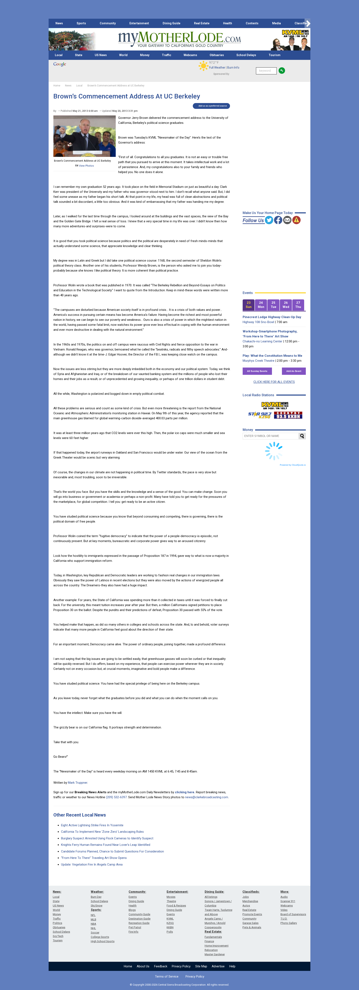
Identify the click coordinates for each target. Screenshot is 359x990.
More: (284, 892)
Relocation (211, 950)
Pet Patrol (135, 927)
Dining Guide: (214, 892)
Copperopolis (213, 927)
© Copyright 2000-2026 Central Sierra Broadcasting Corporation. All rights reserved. (179, 984)
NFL (93, 915)
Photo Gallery (288, 923)
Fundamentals (213, 936)
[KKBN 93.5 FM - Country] (288, 414)
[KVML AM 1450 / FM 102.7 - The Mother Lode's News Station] (275, 404)
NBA (93, 923)
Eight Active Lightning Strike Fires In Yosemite (92, 825)
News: (57, 892)
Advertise (218, 966)
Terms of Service (166, 976)
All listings (211, 896)
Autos (246, 905)
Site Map (201, 966)
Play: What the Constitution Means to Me (272, 356)
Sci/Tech (58, 936)
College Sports (100, 936)
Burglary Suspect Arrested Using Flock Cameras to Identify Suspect (107, 838)
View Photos (86, 165)
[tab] (249, 305)
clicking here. (185, 792)
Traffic (166, 55)
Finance (209, 941)
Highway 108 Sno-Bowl (258, 322)
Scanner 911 (287, 901)
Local (59, 55)
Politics (57, 923)
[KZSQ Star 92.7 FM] (258, 414)
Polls (170, 931)
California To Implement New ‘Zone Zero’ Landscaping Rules (102, 832)
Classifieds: (250, 892)
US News (101, 55)
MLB (93, 919)
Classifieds (302, 23)
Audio (284, 896)
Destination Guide (139, 918)
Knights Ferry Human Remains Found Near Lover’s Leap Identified (105, 845)
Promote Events (252, 914)
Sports (81, 23)
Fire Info (133, 931)
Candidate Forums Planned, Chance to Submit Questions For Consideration (112, 851)
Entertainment (139, 23)
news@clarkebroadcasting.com (206, 797)
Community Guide (139, 914)
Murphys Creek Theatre (258, 361)
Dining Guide (171, 23)
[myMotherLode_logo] (179, 39)
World (123, 55)
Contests (252, 23)
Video (284, 909)
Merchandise (250, 901)
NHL (93, 928)
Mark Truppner (77, 783)
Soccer (95, 932)
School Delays (246, 55)
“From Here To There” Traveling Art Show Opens (94, 858)
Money (144, 55)
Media (276, 23)
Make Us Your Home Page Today (268, 213)
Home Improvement (217, 945)
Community (108, 23)
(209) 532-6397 (116, 797)
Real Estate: (213, 931)
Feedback (160, 966)
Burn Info (233, 67)
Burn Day (96, 896)
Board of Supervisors (293, 914)
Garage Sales (250, 923)
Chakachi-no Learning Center (262, 341)
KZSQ (170, 923)
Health (227, 23)
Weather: (97, 892)
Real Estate (201, 23)
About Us (143, 966)
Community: (137, 892)
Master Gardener (215, 954)
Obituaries (217, 55)
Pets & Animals (251, 927)
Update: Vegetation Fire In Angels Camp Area (92, 864)
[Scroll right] (307, 23)
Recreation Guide (139, 923)
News (59, 23)
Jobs (245, 896)
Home (128, 966)
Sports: (96, 910)
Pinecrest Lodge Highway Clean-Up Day (272, 317)
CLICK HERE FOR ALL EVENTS (274, 382)
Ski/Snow (96, 905)
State (78, 55)
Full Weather (217, 67)
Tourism (274, 55)
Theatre (171, 901)
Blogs (132, 909)
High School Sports (102, 941)
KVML (170, 918)
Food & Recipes (176, 905)
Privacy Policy (181, 966)
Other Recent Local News (79, 815)
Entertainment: (177, 892)
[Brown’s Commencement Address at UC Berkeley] (84, 156)
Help (232, 966)
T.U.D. (283, 918)
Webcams (190, 55)
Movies (171, 896)
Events (133, 896)
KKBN (170, 927)
